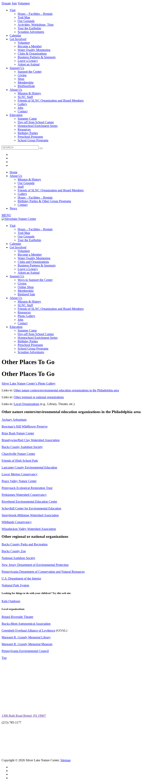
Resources (24, 129)
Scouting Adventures (31, 32)
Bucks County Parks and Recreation (25, 544)
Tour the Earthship (29, 28)
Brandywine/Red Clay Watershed (23, 440)
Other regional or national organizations (39, 397)
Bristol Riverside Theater (17, 617)
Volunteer (24, 3)
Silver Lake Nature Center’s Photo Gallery (29, 383)
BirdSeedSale (26, 86)
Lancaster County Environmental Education (29, 467)
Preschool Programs (30, 136)
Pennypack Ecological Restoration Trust (27, 488)
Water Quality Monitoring (34, 50)
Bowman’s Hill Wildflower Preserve (25, 426)
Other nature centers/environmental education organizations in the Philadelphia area (66, 390)
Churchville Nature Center (18, 453)
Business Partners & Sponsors (37, 57)
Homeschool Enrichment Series (38, 126)
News (13, 208)
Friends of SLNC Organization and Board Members (51, 100)
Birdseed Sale (26, 294)
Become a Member (30, 46)
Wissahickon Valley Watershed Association (29, 529)
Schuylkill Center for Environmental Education (31, 508)
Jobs (20, 107)
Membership (25, 82)
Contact (22, 111)
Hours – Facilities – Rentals (35, 13)
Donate (6, 3)
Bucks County (11, 447)
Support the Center (30, 71)
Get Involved (18, 39)
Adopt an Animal (29, 64)
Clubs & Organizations (32, 53)
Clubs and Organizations (33, 261)
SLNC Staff (25, 97)
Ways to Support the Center (35, 280)
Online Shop (26, 287)
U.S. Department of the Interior (21, 578)
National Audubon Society (18, 558)
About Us (16, 89)
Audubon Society (31, 447)
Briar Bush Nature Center (18, 433)
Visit (12, 10)
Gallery (22, 104)
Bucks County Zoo (14, 551)
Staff (21, 186)
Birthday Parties (28, 133)
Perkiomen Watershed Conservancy (24, 494)
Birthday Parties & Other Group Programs (44, 201)
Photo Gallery (26, 316)
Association (52, 440)
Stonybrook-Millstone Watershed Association (30, 515)
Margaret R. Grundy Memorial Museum (27, 644)
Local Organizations (26, 404)
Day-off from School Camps (36, 122)
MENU (6, 215)
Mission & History (29, 93)
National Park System (15, 585)
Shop (21, 79)
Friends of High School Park (20, 460)
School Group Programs (33, 140)
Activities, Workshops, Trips (36, 24)
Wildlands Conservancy (17, 522)
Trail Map (24, 17)
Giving (22, 75)
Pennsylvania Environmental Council (25, 651)
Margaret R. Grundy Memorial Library (26, 637)
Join (14, 3)
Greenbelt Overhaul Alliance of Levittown (28, 630)
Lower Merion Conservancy (19, 474)
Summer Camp (27, 118)
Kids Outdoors (11, 601)
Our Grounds (26, 21)
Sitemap (65, 760)
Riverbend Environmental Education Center (29, 501)
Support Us (17, 68)
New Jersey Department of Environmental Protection (35, 565)
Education (16, 115)
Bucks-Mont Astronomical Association (26, 623)
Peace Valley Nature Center (19, 481)
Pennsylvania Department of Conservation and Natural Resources (43, 571)
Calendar (15, 35)
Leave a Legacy (28, 60)
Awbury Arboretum (14, 419)
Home (13, 172)
